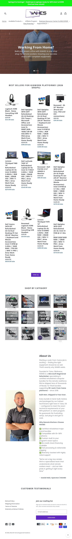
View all (36, 275)
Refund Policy (9, 501)
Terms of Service (11, 506)
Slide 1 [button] (34, 70)
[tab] (34, 70)
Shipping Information (12, 504)
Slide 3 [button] (37, 70)
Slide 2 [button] (36, 70)
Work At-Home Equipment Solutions (20, 533)
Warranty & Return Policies (14, 509)
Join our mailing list (44, 501)
